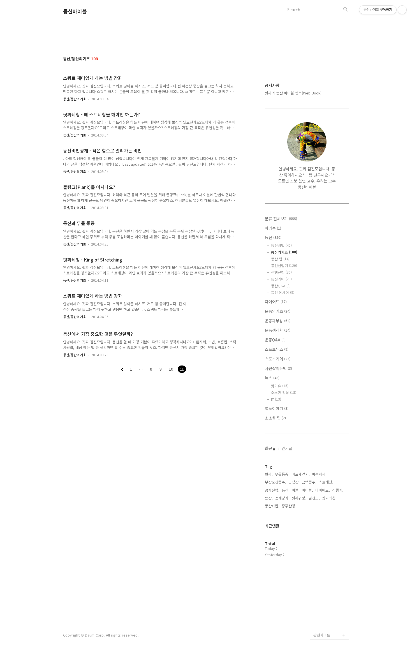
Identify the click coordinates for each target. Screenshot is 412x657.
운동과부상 (277, 320)
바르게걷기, (301, 474)
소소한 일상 (283, 392)
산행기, (337, 490)
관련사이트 (321, 635)
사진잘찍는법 (278, 368)
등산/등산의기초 (74, 98)
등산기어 (281, 279)
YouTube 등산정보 (328, 590)
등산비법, (272, 505)
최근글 (270, 448)
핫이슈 (279, 385)
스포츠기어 (277, 359)
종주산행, (289, 505)
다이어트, (322, 490)
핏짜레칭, (329, 498)
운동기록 (320, 581)
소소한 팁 (275, 418)
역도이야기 (276, 408)
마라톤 (273, 228)
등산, (269, 498)
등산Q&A (281, 285)
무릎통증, (282, 474)
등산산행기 (284, 265)
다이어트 (276, 301)
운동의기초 (277, 311)
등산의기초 (284, 252)
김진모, (314, 498)
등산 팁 (280, 259)
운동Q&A (275, 340)
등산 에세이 (282, 292)
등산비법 (281, 245)
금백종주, (309, 482)
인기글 (286, 448)
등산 (273, 237)
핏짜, (269, 474)
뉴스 (272, 378)
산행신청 (281, 272)
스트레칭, (326, 482)
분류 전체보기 (281, 218)
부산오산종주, (275, 482)
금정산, (294, 482)
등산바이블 (75, 11)
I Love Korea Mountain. (324, 621)
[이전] (122, 369)
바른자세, (319, 474)
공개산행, (272, 490)
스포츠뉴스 (276, 349)
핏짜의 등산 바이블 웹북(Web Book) (293, 93)
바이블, (307, 490)
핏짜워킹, (299, 498)
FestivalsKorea (326, 608)
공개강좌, (282, 498)
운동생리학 (277, 330)
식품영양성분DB (326, 599)
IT (276, 399)
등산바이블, (291, 490)
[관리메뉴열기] (402, 10)
